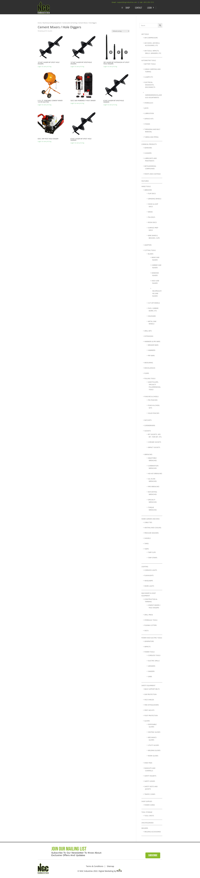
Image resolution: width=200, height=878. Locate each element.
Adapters (148, 245)
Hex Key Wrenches (155, 473)
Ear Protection (150, 694)
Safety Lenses (149, 781)
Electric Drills (154, 661)
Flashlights (149, 575)
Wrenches (148, 454)
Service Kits (148, 119)
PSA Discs (151, 217)
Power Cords (149, 805)
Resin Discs (152, 222)
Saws (150, 676)
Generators (149, 641)
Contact (138, 7)
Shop (128, 7)
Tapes (146, 544)
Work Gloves (153, 756)
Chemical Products (149, 144)
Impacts (147, 647)
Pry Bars (151, 356)
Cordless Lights (150, 570)
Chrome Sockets (154, 442)
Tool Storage (146, 812)
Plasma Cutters (150, 625)
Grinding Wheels (154, 199)
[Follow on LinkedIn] (159, 868)
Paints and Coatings (152, 174)
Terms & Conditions (94, 866)
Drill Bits (148, 331)
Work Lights (149, 586)
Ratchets (148, 420)
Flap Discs (152, 193)
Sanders (151, 671)
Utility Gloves (153, 745)
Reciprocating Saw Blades (157, 293)
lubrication (149, 113)
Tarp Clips (152, 552)
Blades (150, 254)
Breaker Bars (153, 345)
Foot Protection (151, 715)
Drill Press (148, 615)
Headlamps (148, 581)
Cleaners (148, 153)
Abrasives (148, 190)
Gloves (147, 721)
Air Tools (145, 34)
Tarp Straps (152, 558)
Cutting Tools (150, 250)
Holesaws (152, 316)
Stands (147, 124)
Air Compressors (151, 38)
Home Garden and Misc (150, 519)
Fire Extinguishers (151, 705)
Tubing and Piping (151, 137)
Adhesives (148, 148)
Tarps (146, 549)
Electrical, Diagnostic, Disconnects (149, 84)
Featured (145, 181)
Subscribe (152, 855)
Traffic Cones (149, 794)
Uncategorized (147, 823)
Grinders (151, 666)
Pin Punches (153, 400)
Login (149, 7)
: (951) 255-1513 (148, 2)
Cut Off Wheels (154, 303)
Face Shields (149, 700)
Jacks (146, 108)
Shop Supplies (146, 801)
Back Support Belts (152, 689)
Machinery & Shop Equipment (52, 23)
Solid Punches (153, 413)
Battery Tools (150, 64)
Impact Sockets (154, 447)
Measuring (148, 363)
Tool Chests (149, 816)
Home (40, 23)
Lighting (144, 567)
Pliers (146, 373)
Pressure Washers (151, 533)
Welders (144, 828)
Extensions (148, 336)
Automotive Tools (148, 60)
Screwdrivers (149, 425)
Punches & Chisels (151, 396)
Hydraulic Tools (150, 620)
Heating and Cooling (152, 528)
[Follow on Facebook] (153, 868)
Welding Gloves (154, 750)
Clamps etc (148, 77)
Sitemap (110, 866)
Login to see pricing (44, 66)
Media (150, 212)
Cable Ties (148, 522)
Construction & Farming (69, 23)
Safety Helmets (150, 776)
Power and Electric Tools (151, 638)
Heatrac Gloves (154, 732)
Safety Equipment (148, 685)
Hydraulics (148, 103)
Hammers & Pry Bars (152, 341)
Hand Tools (146, 186)
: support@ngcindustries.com (126, 2)
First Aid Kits (149, 710)
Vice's (146, 631)
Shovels (147, 538)
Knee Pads (148, 763)
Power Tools (149, 652)
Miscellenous (149, 368)
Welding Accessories (152, 832)
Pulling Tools (149, 378)
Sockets (147, 431)
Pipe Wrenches (153, 487)
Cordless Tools (154, 655)
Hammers (151, 350)
